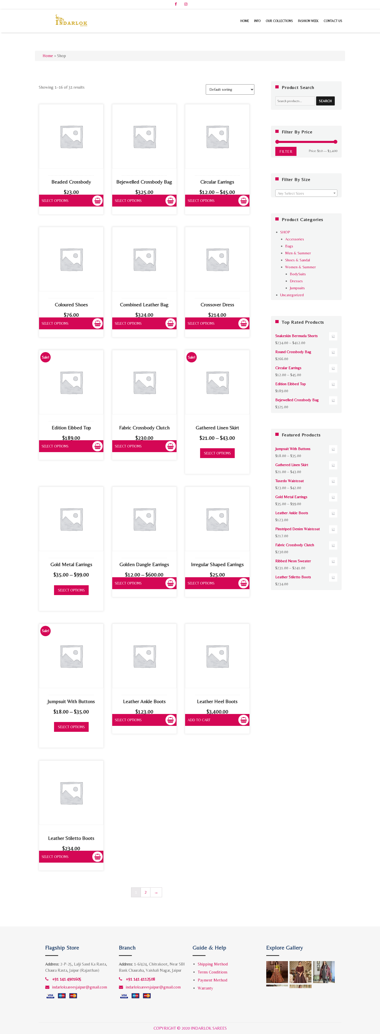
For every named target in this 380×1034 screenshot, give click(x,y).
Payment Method (212, 980)
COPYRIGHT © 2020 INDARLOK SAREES (190, 1028)
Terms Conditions (212, 972)
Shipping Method (213, 964)
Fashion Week (308, 21)
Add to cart (199, 720)
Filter (285, 151)
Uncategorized (292, 295)
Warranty (205, 988)
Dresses (296, 281)
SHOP (285, 232)
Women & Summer (300, 267)
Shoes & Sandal (297, 260)
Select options (55, 201)
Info (257, 21)
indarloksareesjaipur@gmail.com (79, 987)
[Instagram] (185, 4)
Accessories (294, 239)
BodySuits (298, 274)
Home (244, 21)
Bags (289, 246)
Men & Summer (298, 253)
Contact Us (333, 21)
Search (325, 101)
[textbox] (306, 193)
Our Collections (279, 21)
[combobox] (306, 193)
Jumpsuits (297, 288)
